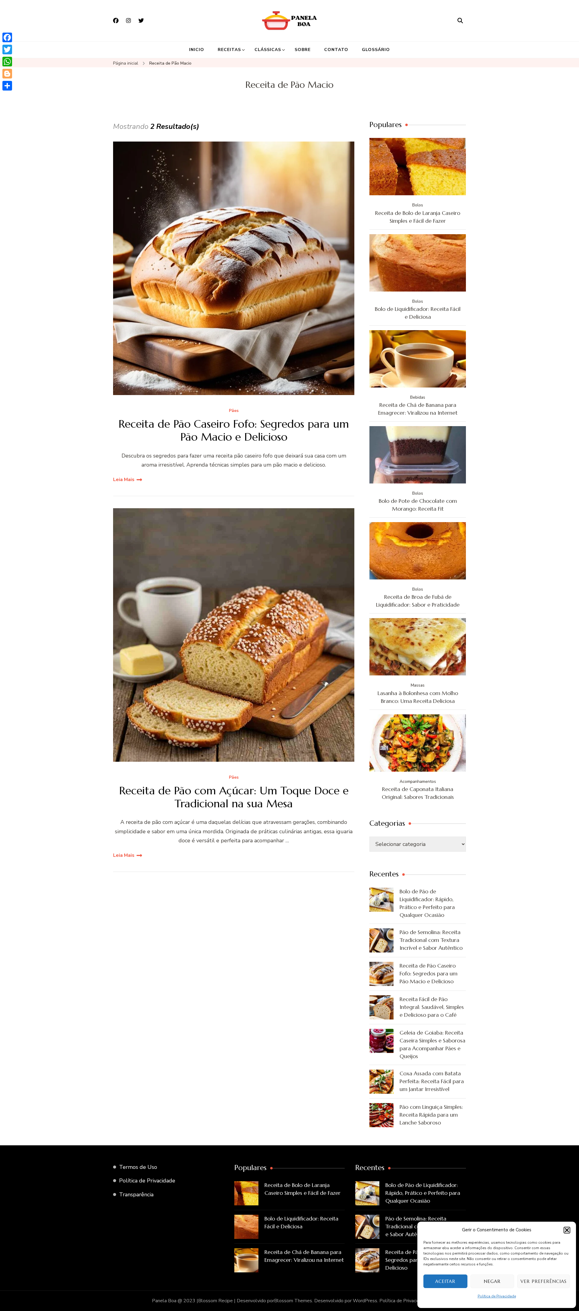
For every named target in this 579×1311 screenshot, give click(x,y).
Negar (492, 1281)
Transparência (136, 1194)
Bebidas (417, 397)
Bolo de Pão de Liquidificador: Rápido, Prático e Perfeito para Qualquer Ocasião (427, 903)
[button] (567, 1230)
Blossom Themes (293, 1300)
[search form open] (460, 21)
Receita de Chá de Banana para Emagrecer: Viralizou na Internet (417, 408)
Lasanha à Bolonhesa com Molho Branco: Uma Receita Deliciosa (418, 697)
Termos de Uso (138, 1167)
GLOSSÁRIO (376, 50)
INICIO (196, 50)
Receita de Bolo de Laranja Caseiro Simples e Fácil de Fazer (417, 216)
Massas (418, 685)
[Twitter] (7, 49)
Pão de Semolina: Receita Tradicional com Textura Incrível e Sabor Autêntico (431, 940)
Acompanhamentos (418, 781)
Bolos (417, 205)
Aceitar (445, 1281)
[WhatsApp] (7, 62)
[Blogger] (7, 74)
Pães (234, 411)
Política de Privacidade (497, 1296)
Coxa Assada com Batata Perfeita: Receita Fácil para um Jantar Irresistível (432, 1081)
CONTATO (336, 50)
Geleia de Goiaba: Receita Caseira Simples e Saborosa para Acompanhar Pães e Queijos (432, 1044)
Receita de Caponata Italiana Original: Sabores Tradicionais (418, 793)
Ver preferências (543, 1281)
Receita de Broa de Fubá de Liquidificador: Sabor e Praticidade (418, 600)
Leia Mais (123, 479)
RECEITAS (229, 50)
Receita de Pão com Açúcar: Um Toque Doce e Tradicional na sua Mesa (234, 797)
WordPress (365, 1300)
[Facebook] (7, 37)
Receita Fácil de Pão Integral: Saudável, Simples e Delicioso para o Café (432, 1007)
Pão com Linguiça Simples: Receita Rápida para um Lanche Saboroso (431, 1114)
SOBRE (303, 50)
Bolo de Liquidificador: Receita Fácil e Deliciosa (417, 312)
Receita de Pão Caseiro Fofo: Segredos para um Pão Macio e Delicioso (234, 430)
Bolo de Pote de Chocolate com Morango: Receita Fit (418, 504)
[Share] (7, 86)
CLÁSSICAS (268, 50)
